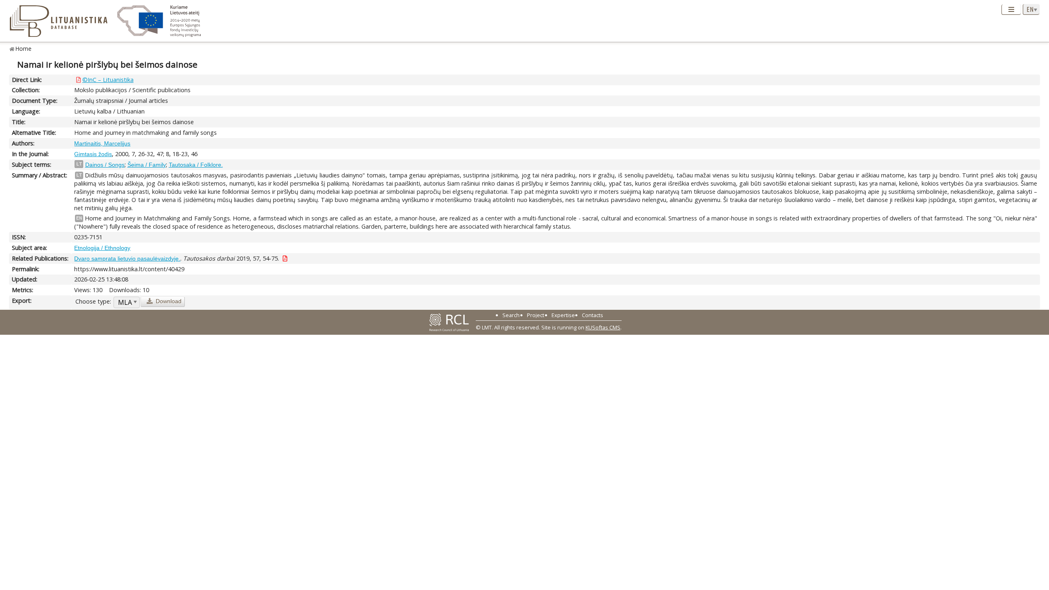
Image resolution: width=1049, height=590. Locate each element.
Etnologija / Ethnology (102, 248)
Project (535, 315)
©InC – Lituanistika (108, 80)
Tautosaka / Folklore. (196, 164)
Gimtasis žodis (93, 154)
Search (511, 315)
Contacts (592, 315)
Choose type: (93, 301)
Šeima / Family (146, 164)
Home (24, 48)
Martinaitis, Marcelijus (102, 143)
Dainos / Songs (105, 164)
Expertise (563, 315)
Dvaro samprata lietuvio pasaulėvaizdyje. (127, 258)
